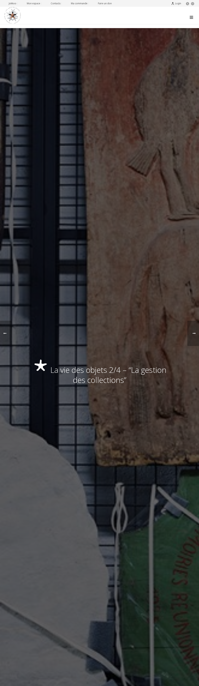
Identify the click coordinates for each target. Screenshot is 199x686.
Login (178, 3)
